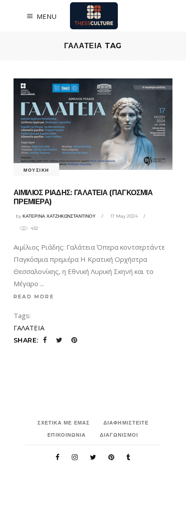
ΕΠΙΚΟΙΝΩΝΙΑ (66, 435)
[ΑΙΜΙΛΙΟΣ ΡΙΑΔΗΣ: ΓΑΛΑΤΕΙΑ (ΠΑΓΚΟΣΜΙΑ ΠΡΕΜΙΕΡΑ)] (93, 123)
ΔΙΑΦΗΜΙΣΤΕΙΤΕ (126, 423)
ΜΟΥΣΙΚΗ (36, 170)
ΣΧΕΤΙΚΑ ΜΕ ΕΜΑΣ (63, 423)
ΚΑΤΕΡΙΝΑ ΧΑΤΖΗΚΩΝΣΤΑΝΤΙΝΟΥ (59, 216)
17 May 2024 (124, 216)
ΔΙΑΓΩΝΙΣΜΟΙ (119, 435)
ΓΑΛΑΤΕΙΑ (29, 327)
